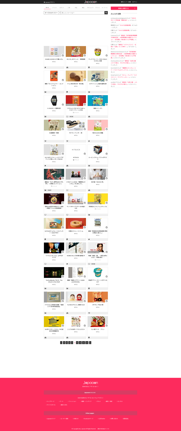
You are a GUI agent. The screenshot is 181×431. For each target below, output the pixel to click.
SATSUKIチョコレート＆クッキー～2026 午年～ (54, 232)
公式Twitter (102, 418)
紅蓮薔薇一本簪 (54, 133)
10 (80, 343)
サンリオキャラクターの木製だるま (76, 207)
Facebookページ (88, 418)
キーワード (104, 7)
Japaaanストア (51, 418)
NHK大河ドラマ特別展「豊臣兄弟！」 (123, 19)
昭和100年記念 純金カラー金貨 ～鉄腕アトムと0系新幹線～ (54, 207)
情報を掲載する (123, 8)
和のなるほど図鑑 (97, 133)
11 (83, 343)
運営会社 (125, 418)
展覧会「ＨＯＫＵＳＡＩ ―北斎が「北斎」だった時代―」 (123, 46)
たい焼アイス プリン (97, 329)
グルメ (99, 401)
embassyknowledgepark (119, 18)
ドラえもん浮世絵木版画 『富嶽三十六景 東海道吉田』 (54, 305)
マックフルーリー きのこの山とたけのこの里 (97, 60)
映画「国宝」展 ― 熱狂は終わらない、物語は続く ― (97, 256)
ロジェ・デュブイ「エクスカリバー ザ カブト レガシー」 (124, 76)
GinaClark (114, 75)
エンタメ (120, 401)
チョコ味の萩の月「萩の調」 (75, 84)
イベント (54, 7)
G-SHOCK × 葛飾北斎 (54, 108)
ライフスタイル (51, 405)
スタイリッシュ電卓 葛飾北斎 (98, 84)
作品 (76, 7)
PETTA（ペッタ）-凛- (76, 133)
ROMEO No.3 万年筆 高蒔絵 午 (76, 256)
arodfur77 (114, 82)
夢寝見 (113, 25)
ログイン (134, 2)
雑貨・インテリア (86, 401)
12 (87, 343)
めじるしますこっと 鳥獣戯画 (76, 59)
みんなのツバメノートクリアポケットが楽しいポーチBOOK (54, 158)
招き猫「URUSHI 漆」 (97, 182)
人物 (69, 7)
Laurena (113, 35)
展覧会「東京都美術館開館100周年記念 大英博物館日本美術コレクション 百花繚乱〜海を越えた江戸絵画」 (124, 37)
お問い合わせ (114, 418)
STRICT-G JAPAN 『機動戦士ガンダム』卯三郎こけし (75, 183)
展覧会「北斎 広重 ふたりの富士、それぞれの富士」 (124, 62)
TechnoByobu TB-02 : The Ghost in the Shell (54, 281)
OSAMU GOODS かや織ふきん (54, 59)
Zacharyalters (115, 61)
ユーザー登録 (64, 418)
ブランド (97, 7)
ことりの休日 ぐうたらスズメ (76, 329)
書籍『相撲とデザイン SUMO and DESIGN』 (76, 281)
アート (61, 401)
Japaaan (90, 1)
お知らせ (76, 418)
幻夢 (112, 30)
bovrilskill (114, 68)
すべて (47, 7)
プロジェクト (90, 7)
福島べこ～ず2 (97, 108)
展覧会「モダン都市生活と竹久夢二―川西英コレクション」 (54, 183)
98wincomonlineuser (117, 52)
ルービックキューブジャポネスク (98, 158)
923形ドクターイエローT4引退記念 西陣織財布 (54, 330)
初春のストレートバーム (76, 231)
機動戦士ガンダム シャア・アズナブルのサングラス (123, 69)
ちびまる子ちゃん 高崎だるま (76, 305)
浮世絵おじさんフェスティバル (98, 206)
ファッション (72, 401)
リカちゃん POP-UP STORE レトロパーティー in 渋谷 (76, 109)
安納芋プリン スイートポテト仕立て (97, 281)
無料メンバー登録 (126, 2)
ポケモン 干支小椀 (97, 305)
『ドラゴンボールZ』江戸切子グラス (54, 256)
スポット (61, 7)
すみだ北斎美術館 (125, 25)
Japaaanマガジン (50, 2)
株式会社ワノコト (104, 428)
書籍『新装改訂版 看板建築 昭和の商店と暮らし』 (97, 232)
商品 (83, 7)
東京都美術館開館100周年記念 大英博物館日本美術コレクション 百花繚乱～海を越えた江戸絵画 (124, 55)
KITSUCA (76, 157)
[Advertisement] (76, 30)
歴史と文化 (64, 405)
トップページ (50, 401)
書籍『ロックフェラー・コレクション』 (54, 84)
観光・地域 (109, 401)
